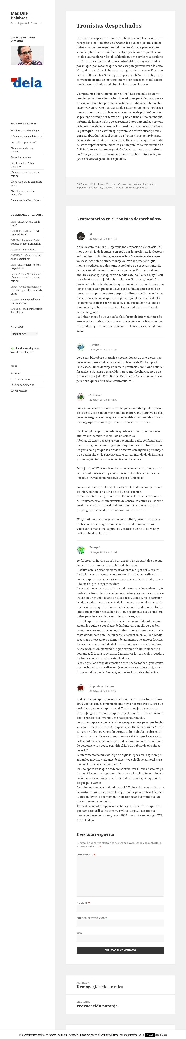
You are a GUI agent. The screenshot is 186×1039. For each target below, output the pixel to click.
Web (79, 933)
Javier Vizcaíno (108, 184)
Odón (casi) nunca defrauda (26, 136)
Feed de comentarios (22, 385)
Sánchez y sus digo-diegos (25, 130)
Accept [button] (150, 1035)
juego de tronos (112, 187)
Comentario (86, 854)
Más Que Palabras (19, 15)
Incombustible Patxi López (25, 200)
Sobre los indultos (21, 157)
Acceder (15, 373)
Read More (161, 1034)
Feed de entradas (20, 379)
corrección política (130, 184)
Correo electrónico (92, 918)
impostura (82, 187)
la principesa (129, 187)
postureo (142, 187)
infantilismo (95, 187)
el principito (148, 184)
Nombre (83, 902)
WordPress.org (19, 390)
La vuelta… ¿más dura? (24, 142)
